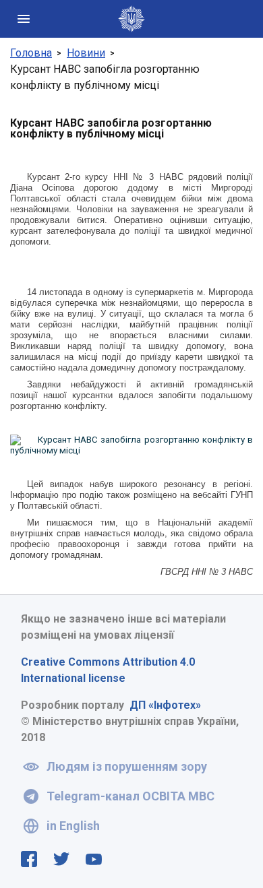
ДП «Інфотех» (165, 705)
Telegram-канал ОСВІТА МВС (130, 796)
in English (73, 826)
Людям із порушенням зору (127, 766)
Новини (86, 52)
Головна (31, 52)
